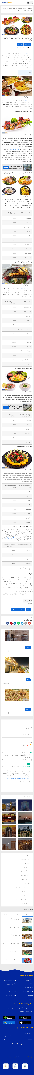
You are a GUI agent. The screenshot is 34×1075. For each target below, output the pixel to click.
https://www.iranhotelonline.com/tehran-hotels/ (18, 778)
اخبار (28, 863)
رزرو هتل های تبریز (9, 833)
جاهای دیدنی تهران (9, 538)
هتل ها (20, 8)
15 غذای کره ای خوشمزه (14, 935)
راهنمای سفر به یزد (9, 842)
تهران (28, 610)
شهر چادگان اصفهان (15, 927)
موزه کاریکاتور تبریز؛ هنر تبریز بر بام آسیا (21, 643)
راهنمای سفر (26, 883)
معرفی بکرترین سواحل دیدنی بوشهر (11, 943)
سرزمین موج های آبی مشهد (13, 919)
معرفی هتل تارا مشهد (25, 675)
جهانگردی (27, 709)
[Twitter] (21, 1044)
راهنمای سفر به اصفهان (9, 816)
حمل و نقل (26, 879)
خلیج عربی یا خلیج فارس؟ (14, 951)
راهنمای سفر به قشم (25, 842)
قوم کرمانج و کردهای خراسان (13, 959)
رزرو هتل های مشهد (9, 807)
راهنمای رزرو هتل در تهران (18, 610)
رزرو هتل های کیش (25, 820)
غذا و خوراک (25, 8)
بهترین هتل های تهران (14, 150)
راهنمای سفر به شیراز (25, 829)
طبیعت (27, 891)
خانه (31, 8)
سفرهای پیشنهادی (24, 887)
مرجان (23, 769)
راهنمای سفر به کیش (25, 816)
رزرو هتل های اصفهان (9, 820)
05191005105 (5, 1033)
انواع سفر (26, 867)
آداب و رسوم (26, 859)
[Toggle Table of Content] (29, 72)
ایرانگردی (28, 647)
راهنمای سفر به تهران (25, 803)
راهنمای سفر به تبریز (9, 829)
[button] (31, 2)
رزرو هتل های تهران (25, 807)
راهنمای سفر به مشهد (9, 803)
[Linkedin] (17, 1044)
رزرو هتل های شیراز (25, 833)
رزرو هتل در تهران (28, 101)
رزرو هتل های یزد (8, 846)
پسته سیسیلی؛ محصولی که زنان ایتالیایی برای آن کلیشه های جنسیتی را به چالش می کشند (17, 704)
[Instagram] (12, 1044)
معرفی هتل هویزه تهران (25, 289)
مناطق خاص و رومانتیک (23, 899)
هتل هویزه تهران (28, 54)
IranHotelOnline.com (21, 1057)
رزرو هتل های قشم (25, 846)
